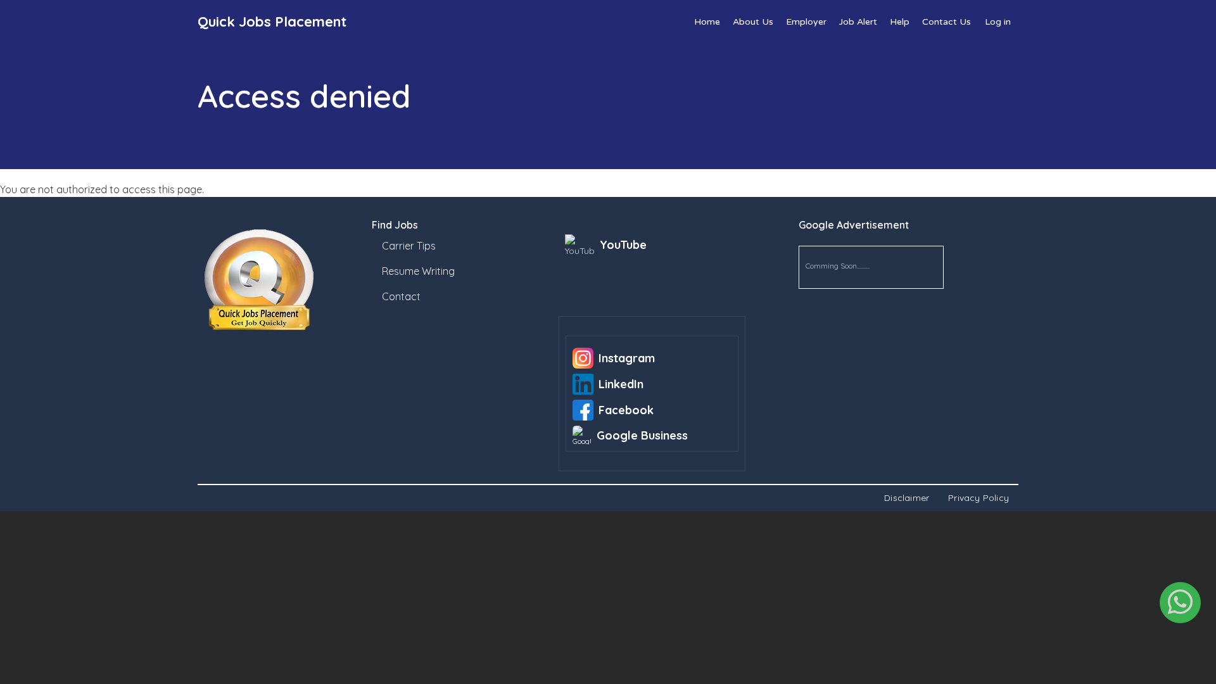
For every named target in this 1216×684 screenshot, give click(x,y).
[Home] (286, 280)
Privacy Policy (978, 498)
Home (707, 21)
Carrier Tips (409, 245)
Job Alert (858, 21)
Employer (806, 21)
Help (899, 21)
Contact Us (946, 21)
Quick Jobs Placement (272, 21)
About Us (753, 21)
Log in (998, 21)
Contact (401, 296)
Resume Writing (418, 271)
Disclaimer (906, 498)
